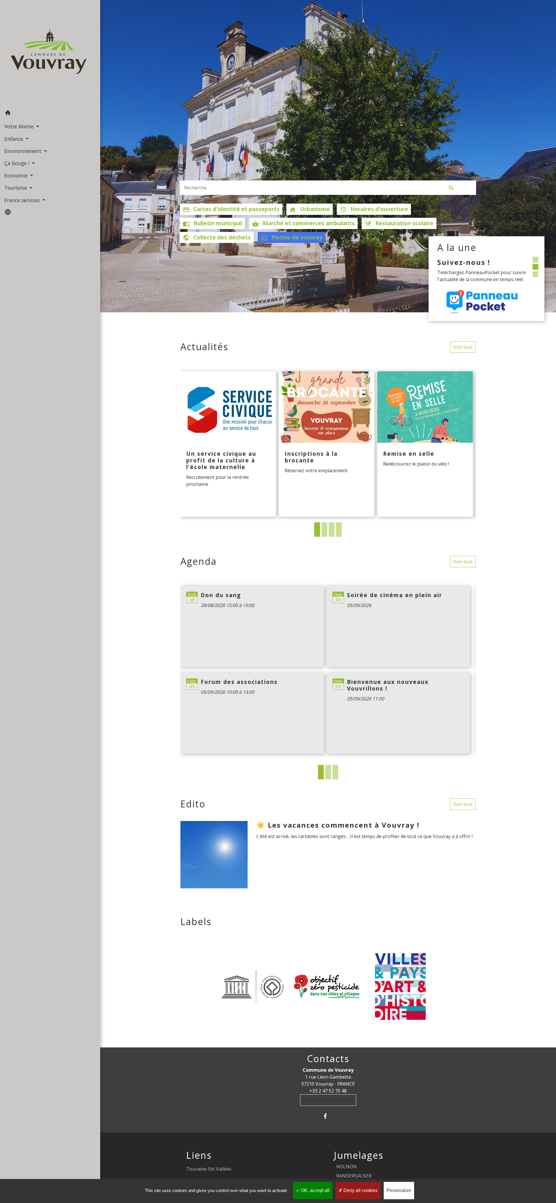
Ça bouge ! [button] (17, 163)
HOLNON (346, 1166)
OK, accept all (315, 1190)
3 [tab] (331, 529)
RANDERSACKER (354, 1176)
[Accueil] (50, 53)
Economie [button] (16, 175)
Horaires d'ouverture (374, 209)
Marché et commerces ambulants (303, 223)
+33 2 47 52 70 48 (328, 1091)
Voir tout (463, 347)
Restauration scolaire (399, 223)
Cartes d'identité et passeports (231, 209)
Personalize (399, 1190)
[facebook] (328, 1116)
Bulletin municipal (212, 223)
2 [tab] (324, 529)
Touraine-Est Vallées (208, 1169)
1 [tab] (317, 529)
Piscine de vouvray (291, 237)
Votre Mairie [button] (19, 126)
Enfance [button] (14, 138)
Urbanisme (309, 209)
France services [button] (22, 200)
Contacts (328, 1058)
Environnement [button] (23, 150)
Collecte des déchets (217, 237)
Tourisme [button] (16, 187)
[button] (50, 113)
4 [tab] (339, 529)
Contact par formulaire (328, 1100)
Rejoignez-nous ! (470, 262)
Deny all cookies (360, 1190)
